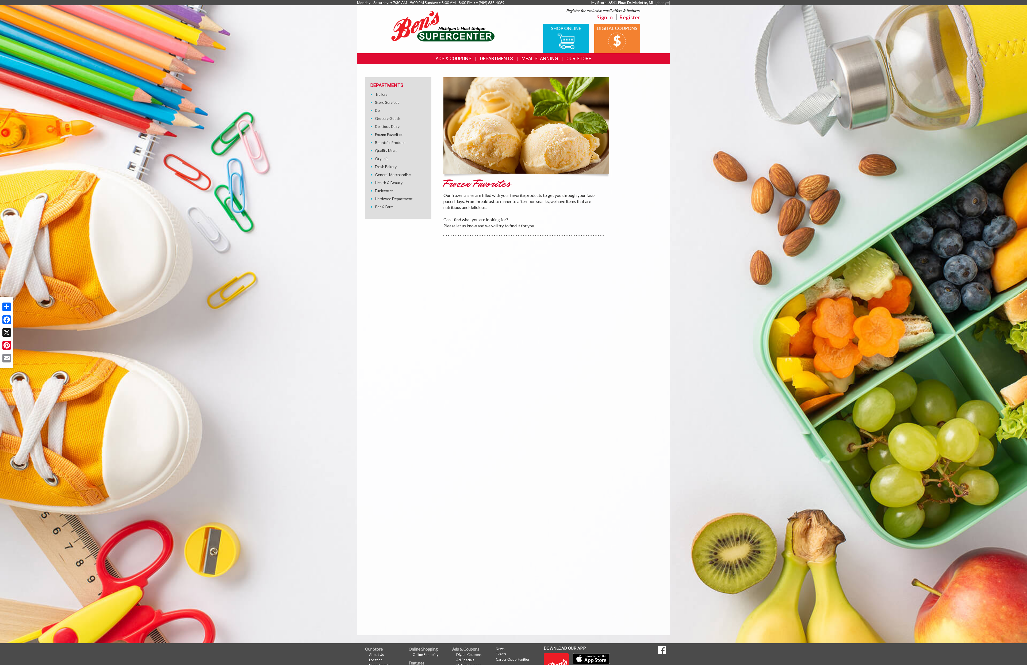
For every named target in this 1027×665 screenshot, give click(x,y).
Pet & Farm (384, 206)
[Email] (6, 358)
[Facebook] (6, 319)
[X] (6, 332)
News (500, 649)
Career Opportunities (513, 659)
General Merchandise (393, 174)
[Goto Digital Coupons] (617, 38)
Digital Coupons (468, 654)
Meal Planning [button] (540, 58)
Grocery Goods (388, 118)
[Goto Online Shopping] (566, 38)
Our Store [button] (578, 58)
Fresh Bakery (386, 166)
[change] (663, 2)
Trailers (381, 94)
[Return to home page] (443, 25)
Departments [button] (496, 58)
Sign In (605, 17)
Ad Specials (465, 660)
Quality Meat (386, 150)
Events (501, 654)
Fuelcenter (384, 190)
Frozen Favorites (389, 134)
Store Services (387, 102)
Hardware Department (394, 198)
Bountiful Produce (390, 142)
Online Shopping (425, 654)
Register (629, 17)
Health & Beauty (389, 182)
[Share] (6, 306)
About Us (376, 654)
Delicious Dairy (387, 126)
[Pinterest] (6, 345)
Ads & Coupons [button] (454, 58)
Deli (378, 110)
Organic (381, 158)
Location (375, 660)
